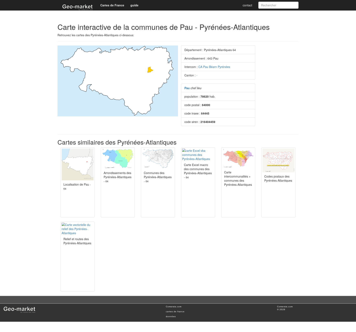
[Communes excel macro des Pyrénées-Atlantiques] (198, 154)
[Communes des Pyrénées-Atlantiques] (158, 158)
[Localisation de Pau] (78, 164)
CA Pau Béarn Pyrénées (214, 67)
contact (247, 5)
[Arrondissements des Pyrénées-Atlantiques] (118, 158)
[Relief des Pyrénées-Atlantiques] (78, 229)
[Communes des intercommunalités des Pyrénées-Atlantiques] (238, 158)
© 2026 (281, 309)
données (171, 316)
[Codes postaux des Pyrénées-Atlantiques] (278, 160)
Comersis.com (174, 306)
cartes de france (175, 311)
